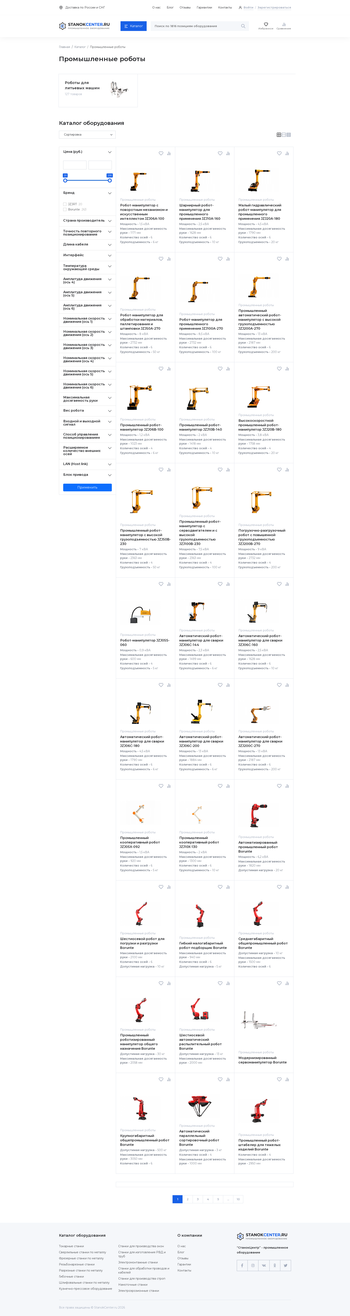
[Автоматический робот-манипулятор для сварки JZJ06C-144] (199, 607)
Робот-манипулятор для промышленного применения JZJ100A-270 (201, 324)
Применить (87, 487)
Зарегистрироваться (274, 7)
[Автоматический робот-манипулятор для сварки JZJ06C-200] (199, 708)
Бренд (69, 193)
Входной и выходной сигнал (81, 422)
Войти (248, 7)
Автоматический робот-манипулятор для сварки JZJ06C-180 (142, 741)
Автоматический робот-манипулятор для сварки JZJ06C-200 (201, 741)
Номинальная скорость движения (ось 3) (84, 346)
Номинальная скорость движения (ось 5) (84, 372)
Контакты (225, 7)
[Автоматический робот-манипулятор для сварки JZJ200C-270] (258, 708)
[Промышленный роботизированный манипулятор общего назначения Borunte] (140, 1006)
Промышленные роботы (138, 200)
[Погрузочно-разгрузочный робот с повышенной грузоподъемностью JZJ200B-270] (258, 497)
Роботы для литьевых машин (82, 85)
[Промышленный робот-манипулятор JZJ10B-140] (199, 394)
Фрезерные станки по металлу (81, 1258)
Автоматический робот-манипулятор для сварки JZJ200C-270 (260, 741)
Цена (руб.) (72, 152)
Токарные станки (71, 1246)
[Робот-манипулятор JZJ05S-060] (140, 609)
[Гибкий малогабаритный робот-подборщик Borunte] (199, 912)
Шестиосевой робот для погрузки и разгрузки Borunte (142, 943)
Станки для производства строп (141, 1278)
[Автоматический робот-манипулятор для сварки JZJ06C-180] (140, 708)
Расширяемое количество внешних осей (81, 451)
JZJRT (75, 204)
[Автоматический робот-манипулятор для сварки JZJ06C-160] (258, 607)
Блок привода (75, 475)
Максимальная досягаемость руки (80, 399)
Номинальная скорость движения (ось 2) (84, 333)
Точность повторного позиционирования (82, 232)
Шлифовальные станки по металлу (84, 1282)
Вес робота (73, 410)
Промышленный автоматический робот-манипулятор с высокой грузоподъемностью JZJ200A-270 (259, 319)
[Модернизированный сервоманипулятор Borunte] (258, 1018)
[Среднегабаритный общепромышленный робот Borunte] (258, 910)
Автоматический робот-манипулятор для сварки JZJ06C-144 (201, 640)
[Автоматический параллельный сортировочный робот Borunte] (199, 1103)
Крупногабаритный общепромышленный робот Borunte (145, 1140)
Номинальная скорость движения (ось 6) (84, 385)
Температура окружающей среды (81, 267)
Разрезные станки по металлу (81, 1270)
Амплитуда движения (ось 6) (82, 306)
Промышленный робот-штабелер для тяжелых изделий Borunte (259, 1145)
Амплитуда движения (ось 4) (82, 280)
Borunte (77, 209)
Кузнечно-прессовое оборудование (85, 1289)
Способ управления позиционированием (81, 436)
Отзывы (185, 7)
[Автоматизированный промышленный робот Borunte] (258, 811)
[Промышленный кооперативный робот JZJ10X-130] (199, 809)
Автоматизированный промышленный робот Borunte (258, 847)
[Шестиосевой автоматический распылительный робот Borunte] (199, 1006)
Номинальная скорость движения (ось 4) (84, 359)
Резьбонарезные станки (77, 1264)
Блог (170, 7)
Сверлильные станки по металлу (82, 1252)
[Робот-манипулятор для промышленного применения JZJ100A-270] (199, 286)
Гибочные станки (71, 1276)
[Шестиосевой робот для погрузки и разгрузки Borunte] (140, 910)
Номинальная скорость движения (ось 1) (84, 320)
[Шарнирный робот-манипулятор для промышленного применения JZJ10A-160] (199, 176)
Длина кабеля (75, 244)
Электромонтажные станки (138, 1262)
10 (238, 1199)
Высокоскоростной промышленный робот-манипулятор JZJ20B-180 (260, 425)
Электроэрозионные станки (138, 1291)
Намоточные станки (132, 1284)
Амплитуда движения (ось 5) (82, 293)
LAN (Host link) (75, 464)
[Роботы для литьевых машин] (119, 90)
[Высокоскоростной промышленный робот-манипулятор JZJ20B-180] (258, 392)
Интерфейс (73, 255)
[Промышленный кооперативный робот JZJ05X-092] (140, 809)
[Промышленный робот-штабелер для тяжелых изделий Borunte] (258, 1107)
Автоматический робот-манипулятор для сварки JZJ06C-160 (260, 640)
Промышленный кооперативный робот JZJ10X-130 (199, 842)
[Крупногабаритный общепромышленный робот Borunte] (140, 1105)
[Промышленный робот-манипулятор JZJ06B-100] (140, 394)
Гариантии (204, 7)
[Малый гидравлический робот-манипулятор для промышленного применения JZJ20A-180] (258, 176)
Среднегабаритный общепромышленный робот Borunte (263, 943)
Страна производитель (84, 220)
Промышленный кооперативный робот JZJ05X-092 (140, 842)
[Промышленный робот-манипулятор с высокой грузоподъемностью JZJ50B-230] (140, 497)
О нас (156, 7)
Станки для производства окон (141, 1246)
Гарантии (184, 1264)
